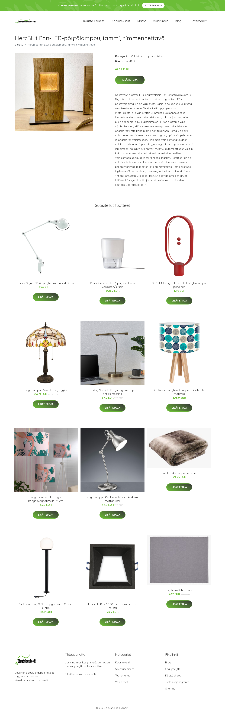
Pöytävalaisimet (154, 56)
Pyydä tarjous (153, 5)
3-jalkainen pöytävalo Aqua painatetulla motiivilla (179, 392)
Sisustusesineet (124, 669)
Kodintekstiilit (120, 21)
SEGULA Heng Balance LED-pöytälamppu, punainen (179, 285)
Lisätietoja (129, 79)
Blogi (178, 21)
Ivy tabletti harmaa (179, 590)
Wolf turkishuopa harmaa (179, 473)
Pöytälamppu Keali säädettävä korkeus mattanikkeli (112, 499)
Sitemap (170, 688)
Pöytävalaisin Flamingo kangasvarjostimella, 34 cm (45, 499)
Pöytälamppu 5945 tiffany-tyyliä (46, 390)
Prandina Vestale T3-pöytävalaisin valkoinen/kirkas (112, 285)
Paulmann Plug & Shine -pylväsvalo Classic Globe (45, 606)
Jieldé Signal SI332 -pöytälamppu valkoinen (46, 283)
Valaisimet (160, 21)
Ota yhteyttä (173, 669)
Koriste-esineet (93, 21)
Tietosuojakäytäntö (177, 682)
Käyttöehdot (173, 675)
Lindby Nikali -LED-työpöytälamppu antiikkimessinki (113, 392)
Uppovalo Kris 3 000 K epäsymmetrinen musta (112, 606)
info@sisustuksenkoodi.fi (80, 674)
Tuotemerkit (198, 21)
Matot (141, 21)
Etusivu (19, 44)
